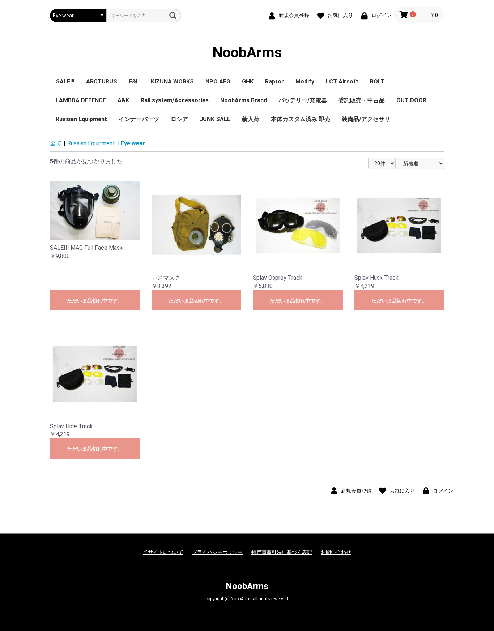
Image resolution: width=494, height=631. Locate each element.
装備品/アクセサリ (366, 119)
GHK (248, 81)
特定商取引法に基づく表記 (281, 552)
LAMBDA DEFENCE (81, 100)
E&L (134, 81)
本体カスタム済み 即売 (300, 119)
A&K (123, 100)
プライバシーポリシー (217, 552)
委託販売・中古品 (361, 100)
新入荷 (250, 119)
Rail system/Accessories (175, 100)
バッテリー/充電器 (302, 100)
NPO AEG (217, 81)
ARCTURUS (101, 81)
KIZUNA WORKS (172, 81)
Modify (304, 81)
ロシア (179, 119)
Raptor (274, 81)
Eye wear (133, 143)
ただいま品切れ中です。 (95, 301)
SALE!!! (65, 81)
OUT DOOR (411, 100)
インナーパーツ (139, 119)
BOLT (377, 81)
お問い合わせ (336, 552)
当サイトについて (163, 552)
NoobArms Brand (243, 100)
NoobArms (247, 52)
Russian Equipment (81, 119)
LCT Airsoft (342, 81)
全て (55, 143)
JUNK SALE (215, 119)
